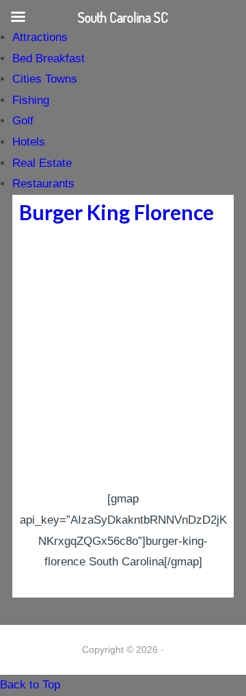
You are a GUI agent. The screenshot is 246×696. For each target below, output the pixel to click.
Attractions (40, 37)
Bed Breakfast (48, 58)
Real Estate (42, 163)
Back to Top (30, 684)
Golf (22, 120)
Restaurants (43, 183)
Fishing (30, 100)
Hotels (28, 141)
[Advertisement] (123, 359)
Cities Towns (44, 78)
